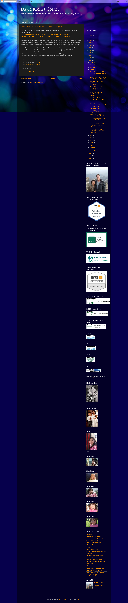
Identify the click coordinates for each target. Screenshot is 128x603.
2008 (90, 155)
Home (52, 79)
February (93, 147)
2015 (90, 48)
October (92, 67)
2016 (90, 45)
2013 (90, 53)
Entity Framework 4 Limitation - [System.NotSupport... (97, 110)
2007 (90, 158)
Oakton (88, 547)
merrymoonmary (63, 599)
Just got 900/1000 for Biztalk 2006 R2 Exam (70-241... (98, 78)
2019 (90, 38)
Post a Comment (29, 71)
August (92, 69)
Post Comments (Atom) (36, 82)
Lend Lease (90, 563)
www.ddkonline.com (92, 378)
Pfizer (88, 566)
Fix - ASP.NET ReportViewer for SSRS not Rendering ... (98, 119)
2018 (90, 40)
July (91, 135)
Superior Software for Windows (95, 561)
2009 (90, 153)
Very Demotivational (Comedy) (95, 572)
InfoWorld (89, 534)
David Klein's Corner (40, 9)
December (93, 62)
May (91, 140)
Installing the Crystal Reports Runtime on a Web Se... (97, 131)
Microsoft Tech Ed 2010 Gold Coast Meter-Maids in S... (98, 73)
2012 (90, 55)
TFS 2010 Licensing (35, 64)
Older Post (78, 79)
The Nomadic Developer (93, 536)
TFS (27, 64)
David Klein (99, 582)
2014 (90, 50)
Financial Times (91, 545)
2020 (90, 35)
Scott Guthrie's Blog (92, 549)
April (91, 142)
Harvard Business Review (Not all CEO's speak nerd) (96, 539)
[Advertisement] (97, 23)
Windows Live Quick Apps (94, 559)
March (92, 145)
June (91, 138)
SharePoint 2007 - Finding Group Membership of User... (97, 99)
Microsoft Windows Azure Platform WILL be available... (97, 88)
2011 (90, 57)
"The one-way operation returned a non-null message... (97, 83)
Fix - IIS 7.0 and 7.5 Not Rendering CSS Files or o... (97, 125)
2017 (90, 43)
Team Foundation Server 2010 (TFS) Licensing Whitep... (97, 94)
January (92, 150)
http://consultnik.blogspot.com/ (95, 568)
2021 (90, 33)
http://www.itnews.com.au (93, 542)
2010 (90, 60)
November (93, 64)
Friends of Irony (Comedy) (94, 570)
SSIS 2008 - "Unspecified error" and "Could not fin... (98, 115)
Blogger (78, 599)
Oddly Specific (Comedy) (93, 575)
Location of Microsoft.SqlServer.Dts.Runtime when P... (98, 105)
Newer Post (26, 79)
